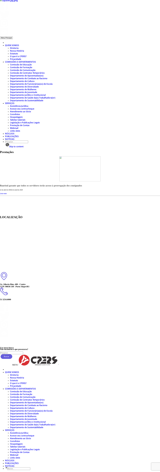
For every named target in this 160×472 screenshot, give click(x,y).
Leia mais (3, 193)
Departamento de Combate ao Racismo (28, 78)
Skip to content (16, 146)
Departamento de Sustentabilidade (26, 100)
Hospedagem (16, 117)
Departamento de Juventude (23, 92)
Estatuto (14, 53)
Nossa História (17, 50)
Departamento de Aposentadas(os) (26, 75)
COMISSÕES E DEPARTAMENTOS (20, 61)
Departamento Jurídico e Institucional (28, 95)
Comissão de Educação (21, 64)
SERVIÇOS (9, 103)
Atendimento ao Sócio (20, 111)
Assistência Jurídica (19, 106)
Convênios (15, 114)
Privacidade (15, 59)
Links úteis (15, 130)
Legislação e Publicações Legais (25, 122)
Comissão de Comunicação (23, 70)
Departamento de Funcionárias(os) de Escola (31, 84)
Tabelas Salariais (17, 119)
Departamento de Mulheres (23, 89)
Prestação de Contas (20, 125)
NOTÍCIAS (9, 139)
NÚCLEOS (9, 133)
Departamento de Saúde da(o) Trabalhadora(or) (32, 97)
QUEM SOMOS (12, 45)
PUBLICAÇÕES (12, 136)
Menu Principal (6, 38)
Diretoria (14, 48)
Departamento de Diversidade (24, 86)
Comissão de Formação (21, 67)
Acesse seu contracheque (22, 108)
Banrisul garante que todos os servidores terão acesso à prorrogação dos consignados (41, 185)
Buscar (6, 356)
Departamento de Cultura (22, 81)
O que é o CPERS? (18, 56)
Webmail (14, 128)
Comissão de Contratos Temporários (27, 72)
